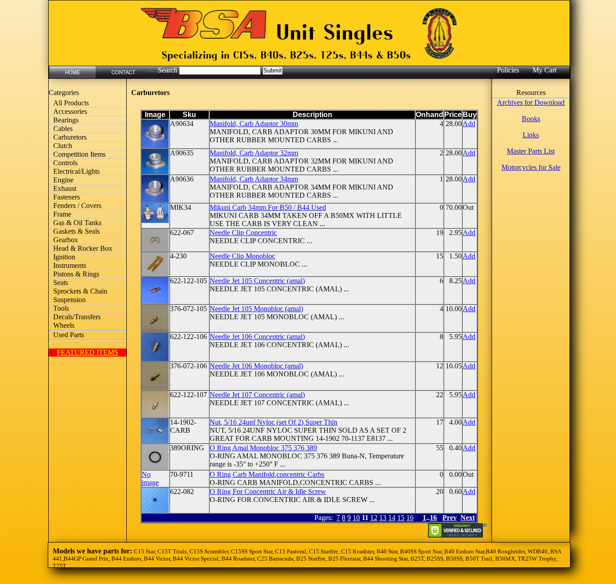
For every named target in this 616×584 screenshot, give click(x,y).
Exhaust (64, 188)
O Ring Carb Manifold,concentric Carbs (267, 474)
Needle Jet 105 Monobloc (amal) (256, 308)
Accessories (70, 111)
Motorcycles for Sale (531, 167)
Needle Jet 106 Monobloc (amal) (256, 366)
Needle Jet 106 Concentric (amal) (257, 336)
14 (391, 517)
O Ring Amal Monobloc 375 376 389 (263, 448)
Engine (63, 180)
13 (382, 517)
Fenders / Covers (77, 205)
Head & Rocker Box (82, 248)
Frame (62, 214)
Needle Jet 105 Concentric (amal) (257, 281)
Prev (449, 517)
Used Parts (68, 335)
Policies (508, 70)
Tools (61, 308)
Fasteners (66, 197)
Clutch (62, 145)
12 (373, 517)
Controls (65, 163)
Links (531, 135)
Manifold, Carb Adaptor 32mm (254, 153)
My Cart (544, 70)
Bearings (65, 120)
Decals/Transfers (77, 317)
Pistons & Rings (76, 274)
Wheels (63, 325)
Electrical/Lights (76, 171)
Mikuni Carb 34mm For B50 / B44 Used (268, 207)
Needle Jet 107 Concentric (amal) (257, 394)
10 (356, 517)
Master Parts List (531, 151)
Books (531, 118)
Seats (60, 282)
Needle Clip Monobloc (242, 256)
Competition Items (79, 154)
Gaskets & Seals (76, 231)
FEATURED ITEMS (87, 352)
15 (401, 517)
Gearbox (65, 240)
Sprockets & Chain (80, 291)
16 (410, 517)
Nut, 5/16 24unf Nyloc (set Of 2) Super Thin (273, 422)
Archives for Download (531, 102)
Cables (63, 128)
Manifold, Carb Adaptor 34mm (254, 179)
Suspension (69, 299)
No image (150, 478)
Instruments (69, 265)
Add (469, 123)
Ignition (64, 257)
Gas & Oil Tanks (77, 222)
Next (467, 517)
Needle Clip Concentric (243, 232)
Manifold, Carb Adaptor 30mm (254, 123)
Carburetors (70, 137)
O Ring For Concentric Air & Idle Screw (268, 491)
